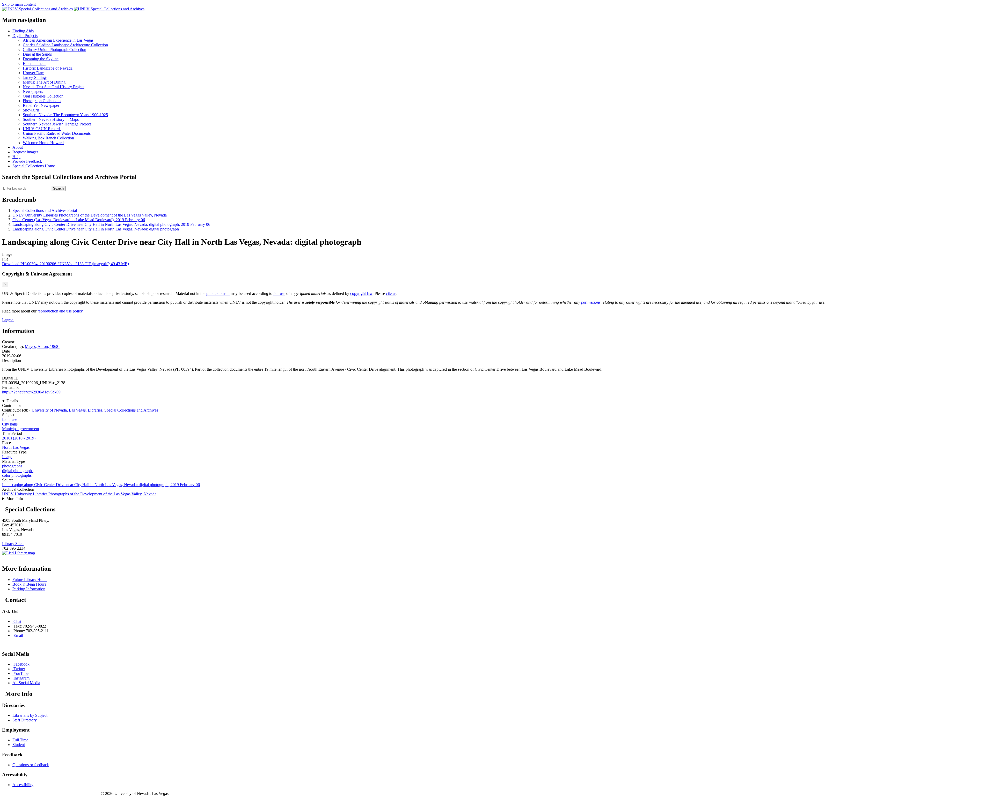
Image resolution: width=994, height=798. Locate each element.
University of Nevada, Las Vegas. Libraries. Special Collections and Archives (95, 410)
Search (58, 188)
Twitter (19, 669)
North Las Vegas (16, 447)
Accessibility (22, 784)
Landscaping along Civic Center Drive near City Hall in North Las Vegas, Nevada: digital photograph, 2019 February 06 (111, 224)
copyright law (361, 293)
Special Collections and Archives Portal (44, 210)
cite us (391, 293)
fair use (279, 293)
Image (7, 456)
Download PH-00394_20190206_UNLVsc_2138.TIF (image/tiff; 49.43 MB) (65, 264)
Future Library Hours (29, 579)
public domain (218, 293)
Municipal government (20, 429)
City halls (10, 424)
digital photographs (17, 470)
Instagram (21, 678)
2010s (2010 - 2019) (18, 438)
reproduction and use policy (60, 311)
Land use (9, 419)
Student (18, 744)
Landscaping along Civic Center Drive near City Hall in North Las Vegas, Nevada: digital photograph (95, 229)
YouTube (20, 673)
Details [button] (12, 401)
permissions (591, 302)
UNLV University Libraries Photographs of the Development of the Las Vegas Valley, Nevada (89, 215)
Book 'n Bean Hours (29, 584)
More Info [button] (14, 498)
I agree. (8, 320)
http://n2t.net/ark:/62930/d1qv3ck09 (31, 392)
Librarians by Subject (29, 715)
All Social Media (26, 683)
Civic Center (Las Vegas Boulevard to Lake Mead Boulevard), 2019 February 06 (78, 220)
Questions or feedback (30, 765)
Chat (17, 621)
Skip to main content (19, 4)
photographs (12, 466)
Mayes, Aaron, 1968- (42, 346)
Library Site (13, 543)
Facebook (21, 664)
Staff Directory (24, 720)
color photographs (17, 475)
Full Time (20, 740)
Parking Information (28, 589)
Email (18, 635)
